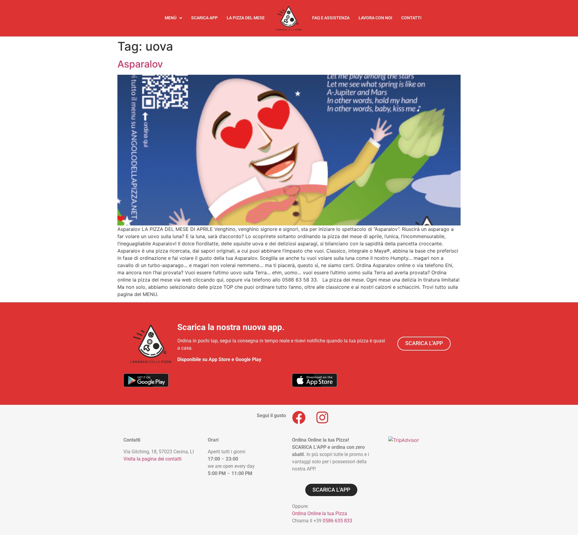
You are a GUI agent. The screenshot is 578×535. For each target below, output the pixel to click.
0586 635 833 (337, 521)
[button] (173, 18)
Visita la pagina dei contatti (152, 459)
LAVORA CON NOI (375, 17)
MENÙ (170, 17)
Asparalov (140, 64)
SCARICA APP (204, 17)
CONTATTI (411, 17)
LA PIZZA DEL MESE (246, 17)
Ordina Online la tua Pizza (319, 513)
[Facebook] (299, 417)
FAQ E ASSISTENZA (331, 17)
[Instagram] (322, 417)
